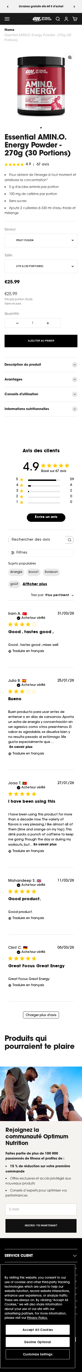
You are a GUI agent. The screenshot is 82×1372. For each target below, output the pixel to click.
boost (33, 572)
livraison (51, 572)
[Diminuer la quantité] (17, 323)
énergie (16, 572)
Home (9, 29)
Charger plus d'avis (41, 1015)
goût (14, 584)
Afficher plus (35, 584)
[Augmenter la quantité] (47, 323)
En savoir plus (21, 747)
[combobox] (52, 595)
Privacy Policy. (37, 1318)
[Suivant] (74, 6)
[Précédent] (8, 6)
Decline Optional (37, 1342)
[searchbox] (36, 540)
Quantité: (12, 313)
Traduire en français (28, 651)
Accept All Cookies (38, 1330)
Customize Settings (38, 1354)
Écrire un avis (46, 517)
